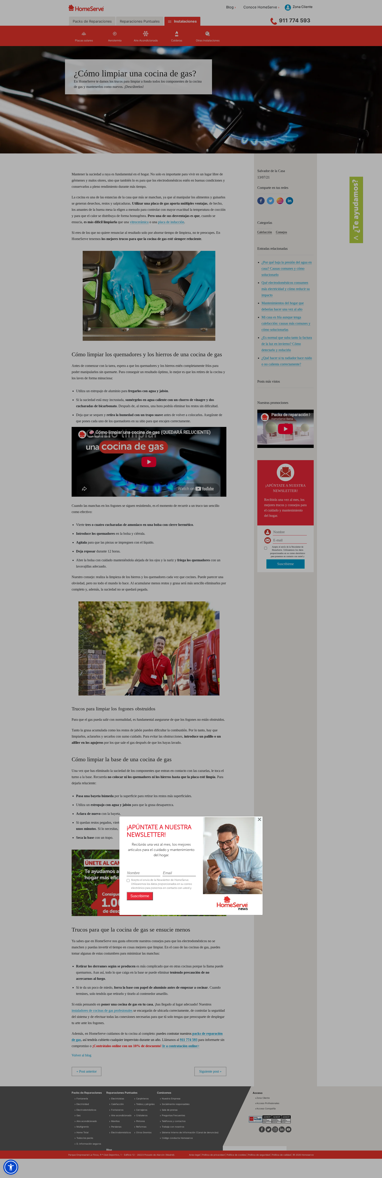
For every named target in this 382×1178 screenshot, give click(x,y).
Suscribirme (139, 896)
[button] (10, 1167)
